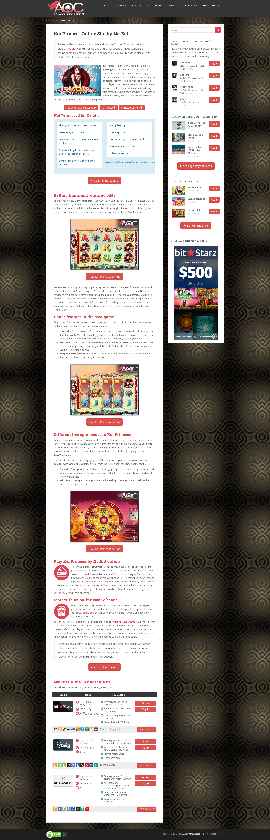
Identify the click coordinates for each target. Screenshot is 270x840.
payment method (78, 589)
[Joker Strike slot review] (178, 149)
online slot (70, 48)
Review (145, 703)
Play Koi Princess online (104, 276)
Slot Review (194, 129)
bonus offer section (92, 612)
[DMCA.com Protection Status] (54, 834)
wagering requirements (123, 621)
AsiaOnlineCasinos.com (193, 833)
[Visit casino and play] (175, 63)
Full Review (107, 107)
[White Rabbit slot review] (178, 190)
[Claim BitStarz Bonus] (196, 292)
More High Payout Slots (196, 166)
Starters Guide (209, 5)
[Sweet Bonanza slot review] (178, 201)
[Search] (218, 30)
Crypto (157, 5)
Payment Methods (140, 5)
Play (144, 709)
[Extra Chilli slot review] (178, 213)
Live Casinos (189, 5)
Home (49, 20)
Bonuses (119, 5)
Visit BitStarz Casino (104, 180)
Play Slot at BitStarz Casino (80, 107)
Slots (57, 20)
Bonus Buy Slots (197, 225)
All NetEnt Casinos (130, 107)
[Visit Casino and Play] (63, 706)
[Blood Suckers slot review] (178, 137)
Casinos (106, 5)
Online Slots (171, 5)
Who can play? (147, 729)
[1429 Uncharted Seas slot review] (178, 125)
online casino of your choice (101, 581)
